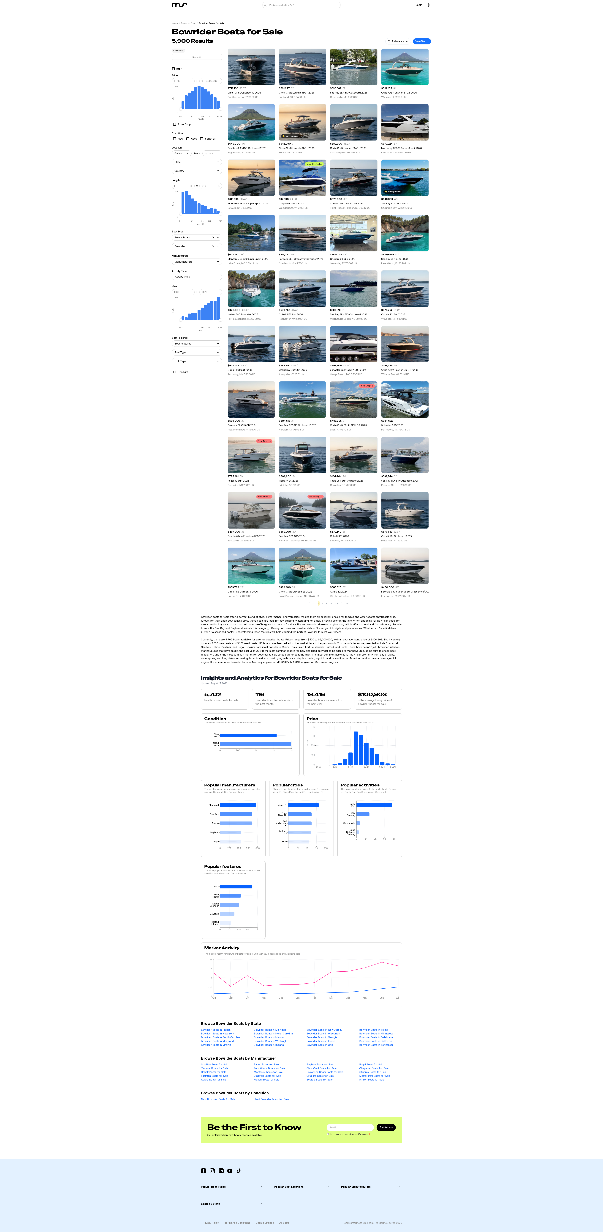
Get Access (386, 1127)
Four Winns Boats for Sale (269, 1068)
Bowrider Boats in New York (217, 1033)
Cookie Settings (264, 1222)
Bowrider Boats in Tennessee (376, 1044)
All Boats (284, 1222)
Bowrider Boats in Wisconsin (323, 1033)
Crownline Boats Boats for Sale (325, 1072)
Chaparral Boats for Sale (373, 1068)
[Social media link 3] (221, 1170)
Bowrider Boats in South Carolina (220, 1037)
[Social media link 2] (212, 1170)
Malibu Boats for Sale (266, 1079)
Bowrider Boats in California (375, 1041)
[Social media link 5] (238, 1170)
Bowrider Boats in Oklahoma (376, 1037)
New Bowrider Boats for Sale (218, 1099)
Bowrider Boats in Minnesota (376, 1033)
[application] (250, 742)
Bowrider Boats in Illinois (321, 1041)
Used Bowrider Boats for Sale (271, 1099)
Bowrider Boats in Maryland (217, 1041)
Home (175, 23)
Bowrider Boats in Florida (216, 1029)
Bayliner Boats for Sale (320, 1064)
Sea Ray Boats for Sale (214, 1064)
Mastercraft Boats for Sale (374, 1075)
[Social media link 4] (229, 1170)
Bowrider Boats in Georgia (322, 1037)
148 (336, 603)
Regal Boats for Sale (371, 1064)
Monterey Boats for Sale (268, 1072)
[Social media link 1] (203, 1170)
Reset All (197, 57)
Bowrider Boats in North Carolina (273, 1033)
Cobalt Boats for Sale (213, 1072)
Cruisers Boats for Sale (320, 1075)
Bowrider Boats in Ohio (320, 1044)
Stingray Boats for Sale (372, 1072)
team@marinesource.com (359, 1222)
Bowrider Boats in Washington (271, 1041)
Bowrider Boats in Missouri (269, 1037)
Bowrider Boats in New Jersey (324, 1029)
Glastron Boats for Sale (267, 1075)
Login (419, 4)
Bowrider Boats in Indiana (269, 1044)
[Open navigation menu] (428, 5)
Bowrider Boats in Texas (373, 1029)
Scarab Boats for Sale (320, 1079)
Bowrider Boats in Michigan (270, 1029)
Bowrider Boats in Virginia (216, 1044)
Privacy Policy (211, 1222)
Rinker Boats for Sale (371, 1079)
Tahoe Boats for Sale (266, 1064)
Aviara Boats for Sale (213, 1079)
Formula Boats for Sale (214, 1075)
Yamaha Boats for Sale (214, 1068)
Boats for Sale (188, 23)
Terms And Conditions (237, 1222)
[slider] (180, 108)
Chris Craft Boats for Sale (322, 1068)
